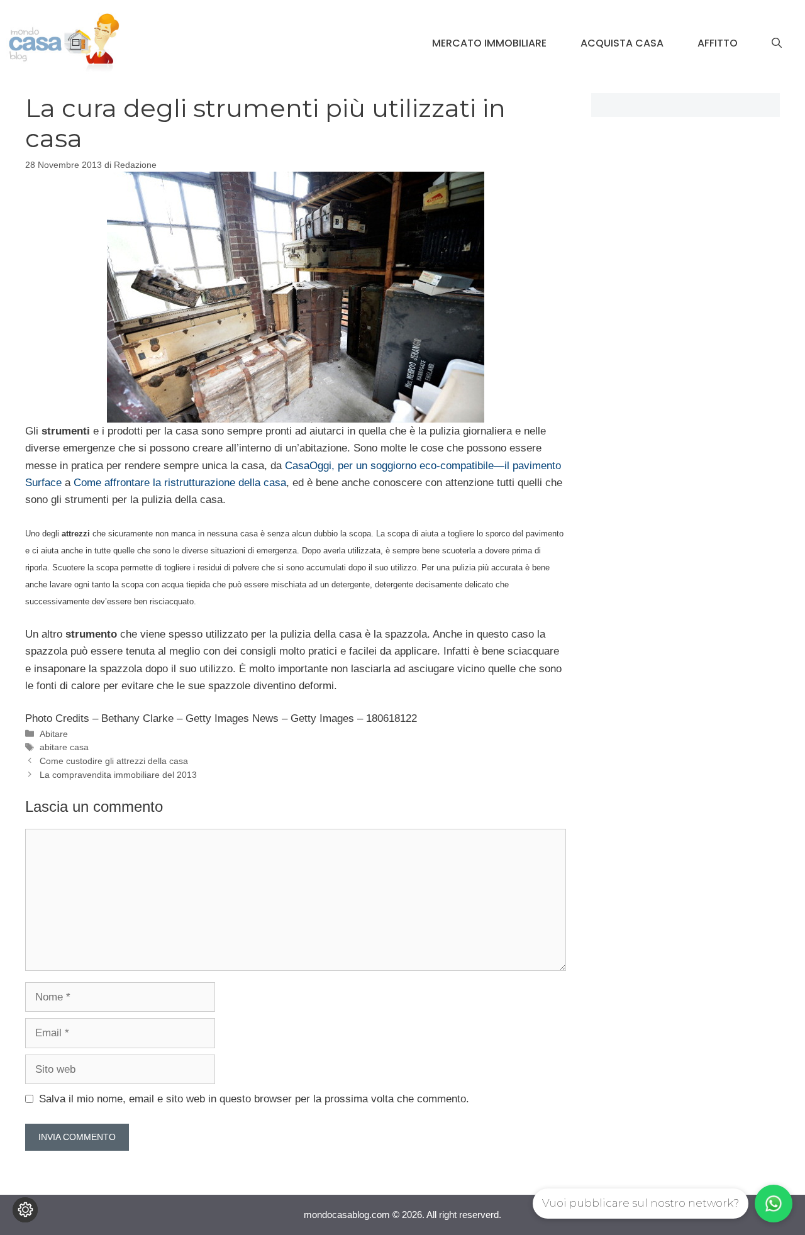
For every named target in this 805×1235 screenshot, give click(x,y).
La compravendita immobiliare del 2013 (118, 775)
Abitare (54, 734)
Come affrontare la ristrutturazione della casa (180, 483)
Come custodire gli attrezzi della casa (114, 761)
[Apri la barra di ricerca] (777, 43)
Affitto (717, 43)
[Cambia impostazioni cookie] (25, 1209)
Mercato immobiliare (489, 43)
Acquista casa (621, 43)
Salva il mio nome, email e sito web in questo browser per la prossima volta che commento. (254, 1099)
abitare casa (64, 747)
